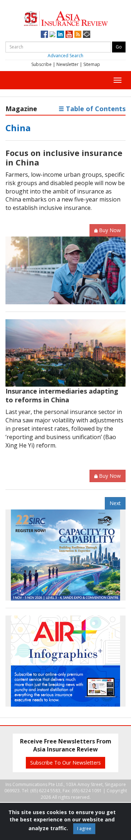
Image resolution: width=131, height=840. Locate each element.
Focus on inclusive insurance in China (63, 157)
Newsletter (67, 64)
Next (115, 503)
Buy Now (110, 230)
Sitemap (91, 64)
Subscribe (41, 64)
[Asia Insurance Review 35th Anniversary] (66, 18)
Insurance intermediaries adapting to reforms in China (61, 395)
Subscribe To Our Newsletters (65, 762)
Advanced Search (65, 55)
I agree (84, 828)
